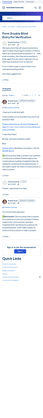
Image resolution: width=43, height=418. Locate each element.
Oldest (11, 95)
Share (5, 80)
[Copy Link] (18, 45)
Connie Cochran (13, 42)
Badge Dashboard (8, 271)
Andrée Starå (12, 101)
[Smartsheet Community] (15, 8)
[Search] (35, 7)
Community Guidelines (10, 280)
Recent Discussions (9, 264)
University (30, 1)
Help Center (19, 1)
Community (7, 1)
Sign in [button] (20, 251)
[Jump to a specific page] (39, 95)
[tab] (6, 89)
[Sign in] (40, 7)
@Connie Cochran (11, 107)
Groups (5, 274)
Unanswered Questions (21, 277)
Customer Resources (9, 267)
